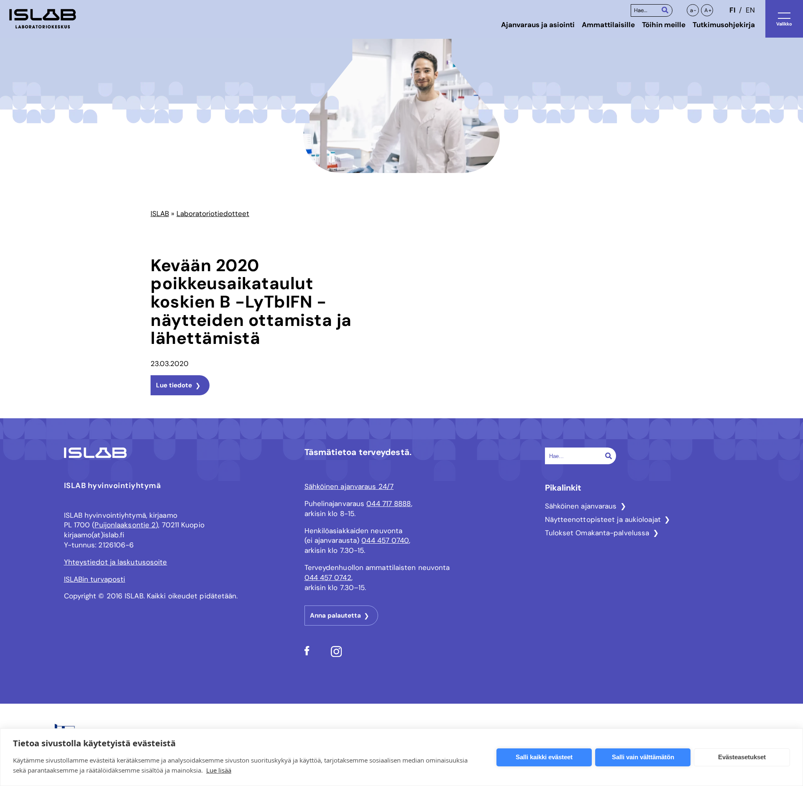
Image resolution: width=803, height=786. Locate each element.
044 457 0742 (327, 577)
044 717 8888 (388, 503)
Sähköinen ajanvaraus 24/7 (349, 486)
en (750, 10)
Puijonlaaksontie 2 (125, 524)
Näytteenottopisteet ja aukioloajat (603, 519)
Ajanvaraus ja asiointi (538, 24)
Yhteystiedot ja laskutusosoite (115, 562)
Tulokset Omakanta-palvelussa (597, 532)
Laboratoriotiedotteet (212, 213)
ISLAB (160, 213)
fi (732, 10)
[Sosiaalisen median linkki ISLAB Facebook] (306, 653)
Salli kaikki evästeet (544, 757)
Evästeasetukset (742, 757)
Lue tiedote (174, 385)
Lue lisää (218, 770)
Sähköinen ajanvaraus (581, 506)
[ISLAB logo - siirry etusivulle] (42, 19)
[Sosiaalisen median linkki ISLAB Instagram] (336, 654)
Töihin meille (663, 24)
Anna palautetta (335, 615)
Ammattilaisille (608, 24)
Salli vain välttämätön (643, 757)
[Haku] (665, 9)
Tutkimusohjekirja (724, 24)
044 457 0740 (385, 540)
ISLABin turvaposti (94, 579)
